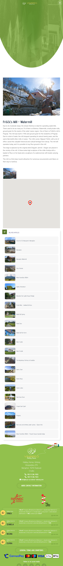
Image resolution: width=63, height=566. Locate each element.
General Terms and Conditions (31, 550)
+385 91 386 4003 (32, 474)
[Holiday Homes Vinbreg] (29, 3)
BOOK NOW (55, 515)
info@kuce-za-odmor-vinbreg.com (32, 480)
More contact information (31, 485)
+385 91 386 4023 (32, 477)
